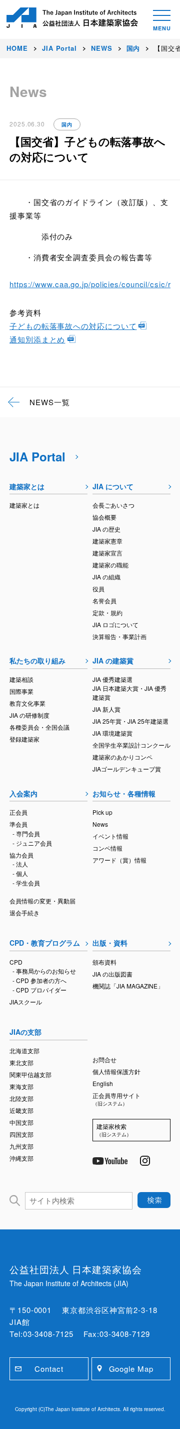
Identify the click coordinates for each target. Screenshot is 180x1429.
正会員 (19, 812)
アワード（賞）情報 (119, 860)
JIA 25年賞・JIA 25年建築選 (130, 721)
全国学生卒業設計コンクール (131, 745)
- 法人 (20, 864)
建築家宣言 (107, 553)
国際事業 (22, 691)
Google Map (131, 1368)
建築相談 (22, 679)
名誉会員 (104, 600)
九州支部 (22, 1146)
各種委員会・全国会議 (40, 727)
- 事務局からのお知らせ (44, 971)
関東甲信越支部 (31, 1074)
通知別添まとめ (37, 339)
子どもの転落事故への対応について (73, 326)
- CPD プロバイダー (39, 990)
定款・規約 (107, 612)
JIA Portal (38, 456)
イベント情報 (110, 836)
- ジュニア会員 (32, 843)
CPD (16, 962)
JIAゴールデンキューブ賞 (126, 769)
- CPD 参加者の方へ (39, 980)
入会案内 (24, 793)
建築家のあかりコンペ (122, 757)
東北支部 (22, 1062)
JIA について (113, 486)
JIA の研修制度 (30, 715)
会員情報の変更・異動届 (43, 900)
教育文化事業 (28, 703)
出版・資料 (110, 943)
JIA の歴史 (106, 529)
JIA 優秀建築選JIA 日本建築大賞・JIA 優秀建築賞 (129, 688)
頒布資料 (104, 962)
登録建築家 (25, 739)
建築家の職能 (110, 564)
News (100, 824)
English (102, 1083)
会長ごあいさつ (113, 505)
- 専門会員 (26, 833)
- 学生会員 (26, 883)
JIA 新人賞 (106, 709)
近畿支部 (22, 1110)
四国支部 (22, 1134)
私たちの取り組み (38, 660)
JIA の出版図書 (112, 974)
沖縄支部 (22, 1158)
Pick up (102, 812)
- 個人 (20, 873)
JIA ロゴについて (115, 624)
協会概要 (104, 517)
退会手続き (25, 912)
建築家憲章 (107, 541)
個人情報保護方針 (116, 1071)
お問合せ (104, 1059)
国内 (67, 124)
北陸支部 (22, 1098)
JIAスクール (26, 1001)
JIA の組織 (106, 576)
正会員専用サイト (116, 1099)
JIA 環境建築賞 (112, 733)
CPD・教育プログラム (45, 943)
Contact (48, 1368)
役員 (98, 588)
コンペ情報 (107, 848)
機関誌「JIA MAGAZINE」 (128, 986)
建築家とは (27, 486)
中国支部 (22, 1122)
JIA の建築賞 (113, 660)
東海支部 (22, 1086)
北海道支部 (25, 1050)
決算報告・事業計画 (119, 636)
